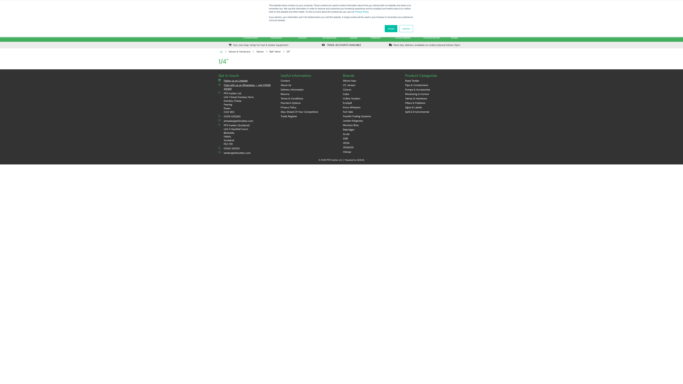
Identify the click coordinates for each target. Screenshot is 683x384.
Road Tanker (412, 80)
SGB (345, 138)
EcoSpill (347, 103)
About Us (286, 85)
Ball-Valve (275, 51)
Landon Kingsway (353, 120)
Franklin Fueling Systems (357, 116)
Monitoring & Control (417, 94)
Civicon (347, 89)
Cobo (346, 94)
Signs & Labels (413, 107)
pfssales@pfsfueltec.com (238, 120)
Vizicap (347, 151)
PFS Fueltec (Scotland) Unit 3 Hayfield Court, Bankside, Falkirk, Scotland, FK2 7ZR (237, 135)
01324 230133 (232, 148)
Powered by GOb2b (354, 160)
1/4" (288, 51)
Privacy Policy (361, 11)
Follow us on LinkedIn (236, 80)
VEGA (346, 143)
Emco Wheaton (352, 107)
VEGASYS (348, 147)
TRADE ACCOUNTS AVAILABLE (343, 45)
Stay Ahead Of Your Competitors (299, 111)
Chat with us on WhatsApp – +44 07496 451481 (247, 87)
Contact (285, 80)
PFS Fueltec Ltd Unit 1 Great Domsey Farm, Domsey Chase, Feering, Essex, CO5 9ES (239, 103)
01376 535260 (232, 116)
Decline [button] (406, 28)
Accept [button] (391, 28)
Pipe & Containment (416, 85)
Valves (260, 51)
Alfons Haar (349, 80)
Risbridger (348, 129)
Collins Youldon (351, 98)
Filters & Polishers (415, 103)
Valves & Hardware (239, 51)
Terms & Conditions (292, 98)
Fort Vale (348, 111)
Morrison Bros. (351, 125)
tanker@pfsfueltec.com (237, 152)
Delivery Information (292, 89)
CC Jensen (349, 85)
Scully (346, 134)
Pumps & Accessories (417, 89)
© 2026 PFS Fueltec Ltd (330, 160)
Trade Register (289, 116)
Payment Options (291, 103)
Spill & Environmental (417, 111)
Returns (285, 94)
